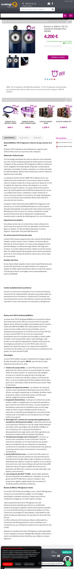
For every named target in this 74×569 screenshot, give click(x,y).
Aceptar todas (8, 564)
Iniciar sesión (68, 1)
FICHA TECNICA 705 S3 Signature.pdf (65, 142)
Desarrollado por (63, 564)
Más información (7, 559)
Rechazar (18, 564)
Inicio (5, 21)
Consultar (37, 138)
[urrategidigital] (9, 7)
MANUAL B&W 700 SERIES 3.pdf (65, 146)
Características (9, 138)
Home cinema (14, 21)
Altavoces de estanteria (39, 21)
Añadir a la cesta (58, 57)
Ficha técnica (24, 138)
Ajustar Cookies (29, 564)
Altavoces (24, 21)
